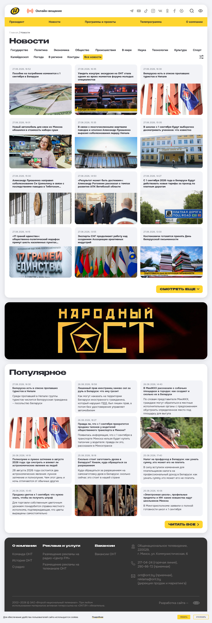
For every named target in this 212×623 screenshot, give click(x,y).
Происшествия (105, 50)
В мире (127, 50)
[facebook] (174, 11)
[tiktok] (146, 11)
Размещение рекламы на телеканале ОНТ (61, 566)
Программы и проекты (100, 21)
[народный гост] (106, 330)
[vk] (160, 11)
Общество (82, 50)
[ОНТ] (15, 11)
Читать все (181, 524)
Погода (39, 57)
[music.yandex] (182, 11)
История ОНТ (22, 560)
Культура (180, 50)
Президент (16, 21)
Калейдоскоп (20, 57)
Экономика (61, 50)
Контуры (73, 57)
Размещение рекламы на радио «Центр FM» (61, 556)
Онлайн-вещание (49, 11)
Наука (142, 50)
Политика (40, 50)
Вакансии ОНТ (105, 554)
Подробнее (97, 617)
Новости (54, 21)
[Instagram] (153, 11)
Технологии (160, 50)
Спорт (197, 50)
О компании (194, 21)
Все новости (92, 57)
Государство (19, 50)
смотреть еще (177, 289)
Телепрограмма (151, 21)
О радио (18, 567)
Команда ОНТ (22, 554)
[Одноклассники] (167, 11)
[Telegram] (132, 11)
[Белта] (194, 603)
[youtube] (139, 11)
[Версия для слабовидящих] (200, 11)
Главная (13, 32)
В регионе (55, 57)
